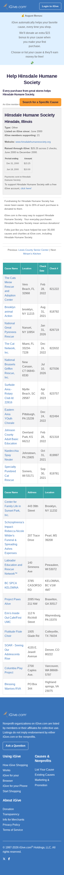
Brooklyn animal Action (10, 311)
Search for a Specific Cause (40, 102)
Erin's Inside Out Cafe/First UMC (13, 617)
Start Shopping (12, 791)
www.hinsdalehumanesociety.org (33, 141)
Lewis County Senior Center (33, 249)
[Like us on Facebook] (9, 858)
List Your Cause (44, 769)
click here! (26, 188)
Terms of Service (13, 829)
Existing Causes (45, 774)
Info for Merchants (13, 819)
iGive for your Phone (15, 785)
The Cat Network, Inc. (10, 348)
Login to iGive (50, 6)
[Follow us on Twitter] (4, 858)
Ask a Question (15, 745)
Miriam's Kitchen (32, 253)
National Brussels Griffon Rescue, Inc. (10, 368)
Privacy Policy (11, 824)
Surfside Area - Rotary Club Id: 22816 (10, 393)
